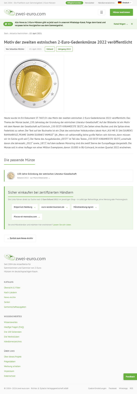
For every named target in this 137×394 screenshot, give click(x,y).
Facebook (113, 388)
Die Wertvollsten (11, 336)
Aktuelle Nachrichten (19, 33)
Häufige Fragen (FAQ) (14, 327)
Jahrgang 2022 (64, 49)
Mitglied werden (74, 2)
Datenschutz (9, 376)
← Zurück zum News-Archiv (20, 238)
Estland (50, 49)
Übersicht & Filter (12, 287)
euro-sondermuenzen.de (54, 207)
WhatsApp (123, 388)
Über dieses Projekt (12, 356)
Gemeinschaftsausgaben (15, 307)
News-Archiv (10, 297)
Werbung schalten (12, 366)
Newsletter (89, 2)
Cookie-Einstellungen (97, 388)
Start (6, 33)
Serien (7, 302)
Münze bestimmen (121, 12)
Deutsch (126, 2)
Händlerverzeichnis (106, 2)
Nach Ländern (10, 292)
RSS (131, 388)
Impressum (9, 371)
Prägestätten (9, 361)
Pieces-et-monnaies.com (27, 216)
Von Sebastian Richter (15, 49)
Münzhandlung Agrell (85, 207)
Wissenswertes (10, 322)
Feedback (130, 376)
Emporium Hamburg (25, 207)
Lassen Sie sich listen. (62, 224)
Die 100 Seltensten (13, 331)
